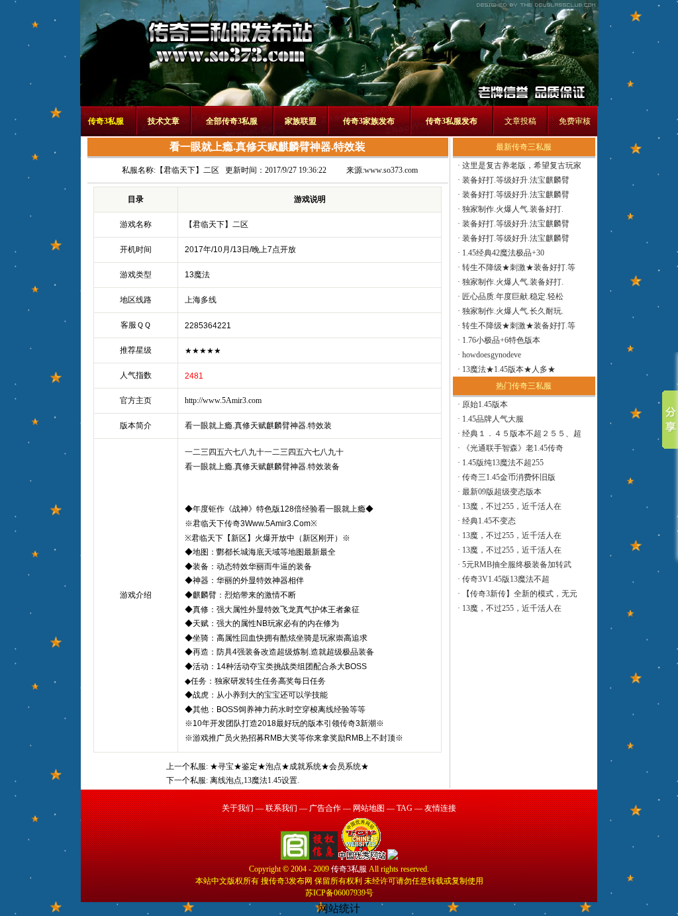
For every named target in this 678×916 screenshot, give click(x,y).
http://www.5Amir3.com (223, 400)
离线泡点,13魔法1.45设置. (254, 780)
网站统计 (339, 908)
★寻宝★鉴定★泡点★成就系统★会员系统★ (289, 766)
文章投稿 (520, 121)
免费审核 (575, 121)
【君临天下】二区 (187, 170)
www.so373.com (391, 170)
